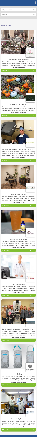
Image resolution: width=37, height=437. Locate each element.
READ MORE (5, 70)
